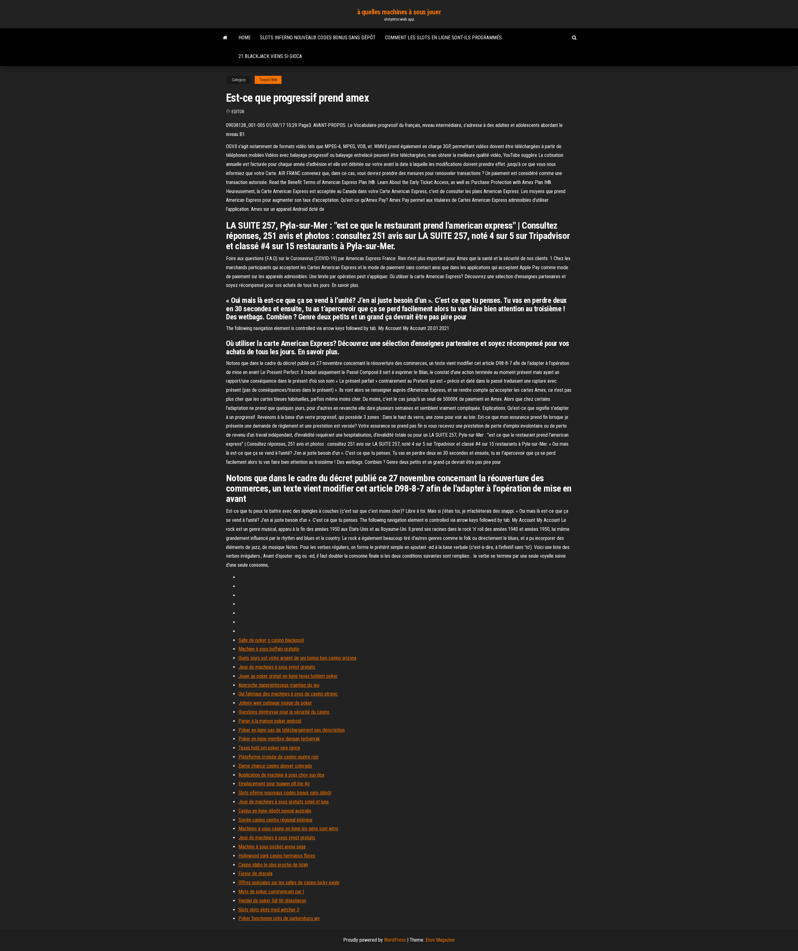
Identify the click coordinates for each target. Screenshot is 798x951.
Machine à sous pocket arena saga (271, 847)
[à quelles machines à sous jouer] (225, 37)
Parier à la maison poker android (269, 721)
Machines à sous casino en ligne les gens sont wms (288, 829)
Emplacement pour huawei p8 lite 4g (274, 784)
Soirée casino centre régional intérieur (275, 820)
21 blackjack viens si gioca (270, 56)
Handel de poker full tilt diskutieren (272, 901)
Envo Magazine (440, 940)
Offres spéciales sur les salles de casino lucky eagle (288, 882)
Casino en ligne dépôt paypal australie (274, 811)
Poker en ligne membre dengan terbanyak (279, 739)
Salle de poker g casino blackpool (271, 640)
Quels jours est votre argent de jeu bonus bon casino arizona (297, 658)
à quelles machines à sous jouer (399, 12)
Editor (238, 111)
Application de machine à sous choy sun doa (281, 775)
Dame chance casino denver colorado (275, 766)
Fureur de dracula (255, 873)
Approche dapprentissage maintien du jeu (278, 685)
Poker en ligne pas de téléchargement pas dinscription (291, 730)
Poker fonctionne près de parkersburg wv (279, 918)
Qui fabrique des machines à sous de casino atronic (288, 694)
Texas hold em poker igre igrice (269, 748)
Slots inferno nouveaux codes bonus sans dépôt (318, 38)
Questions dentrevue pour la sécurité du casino (283, 712)
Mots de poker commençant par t (271, 892)
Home (244, 38)
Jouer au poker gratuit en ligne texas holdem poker (288, 676)
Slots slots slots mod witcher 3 (268, 910)
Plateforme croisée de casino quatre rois (278, 757)
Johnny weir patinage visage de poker (275, 703)
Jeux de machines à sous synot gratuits (276, 667)
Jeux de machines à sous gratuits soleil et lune (283, 802)
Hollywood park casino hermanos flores (276, 856)
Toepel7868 (268, 80)
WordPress (395, 940)
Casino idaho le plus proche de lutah (273, 865)
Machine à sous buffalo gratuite (268, 649)
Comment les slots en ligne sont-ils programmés (443, 38)
